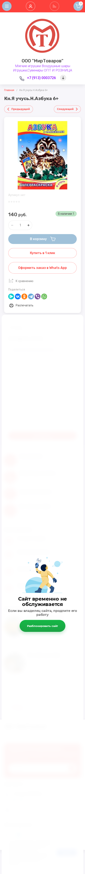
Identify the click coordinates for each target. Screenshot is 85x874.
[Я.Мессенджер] (11, 296)
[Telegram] (31, 296)
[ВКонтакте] (18, 296)
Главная (9, 90)
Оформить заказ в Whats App (42, 268)
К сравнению (24, 281)
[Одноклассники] (24, 296)
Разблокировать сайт (42, 626)
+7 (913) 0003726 (41, 78)
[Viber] (37, 296)
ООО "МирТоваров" (42, 61)
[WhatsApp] (44, 296)
